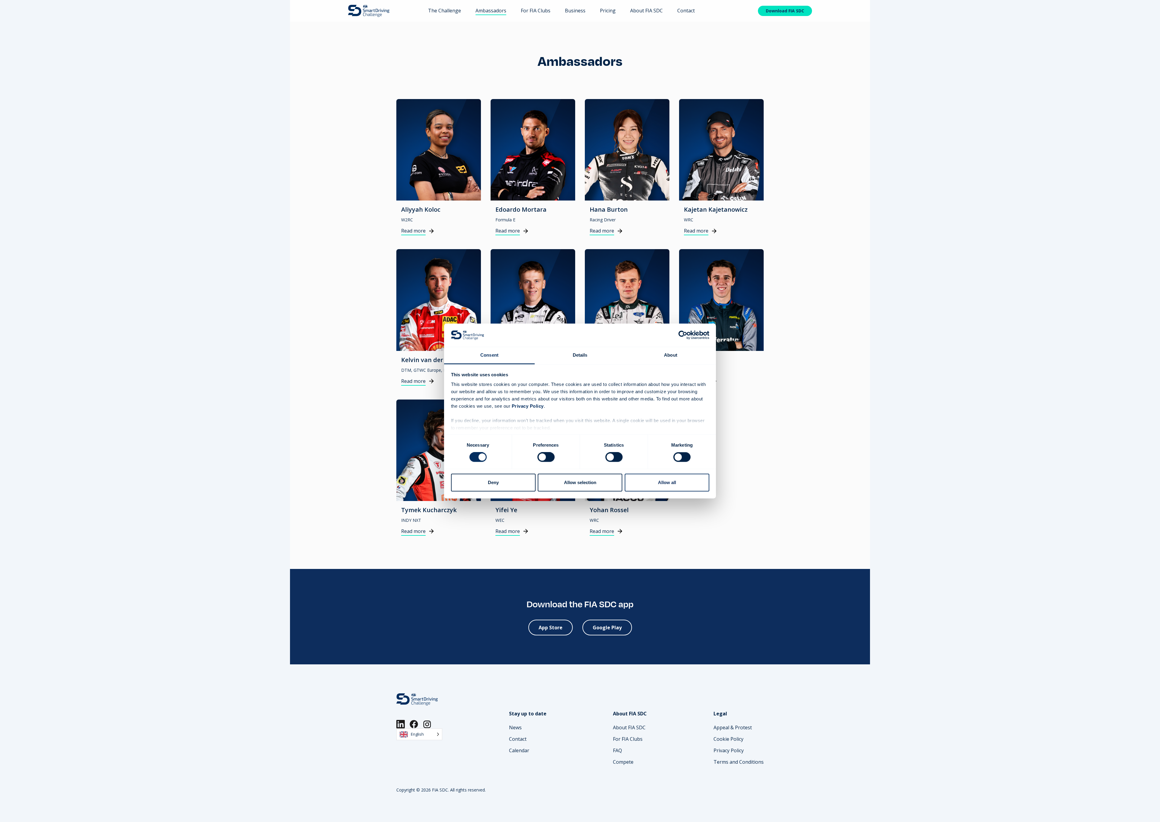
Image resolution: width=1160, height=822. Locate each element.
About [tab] (670, 355)
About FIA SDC (646, 10)
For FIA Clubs (535, 10)
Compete (623, 762)
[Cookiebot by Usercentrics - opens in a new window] (682, 335)
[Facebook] (414, 724)
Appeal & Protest (733, 727)
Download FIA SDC (785, 11)
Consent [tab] (489, 355)
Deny (493, 482)
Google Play (607, 627)
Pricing (608, 10)
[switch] (546, 457)
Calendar (519, 750)
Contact (686, 10)
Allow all (667, 482)
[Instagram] (427, 724)
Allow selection (580, 482)
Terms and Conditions (739, 762)
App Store (550, 627)
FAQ (617, 750)
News (515, 727)
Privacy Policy (729, 750)
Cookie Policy (728, 739)
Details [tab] (580, 355)
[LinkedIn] (400, 724)
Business (575, 10)
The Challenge (444, 10)
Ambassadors (490, 10)
